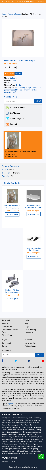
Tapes (27, 425)
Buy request (6, 343)
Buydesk (11, 404)
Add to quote (9, 73)
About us (5, 324)
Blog (26, 324)
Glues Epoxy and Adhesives (31, 427)
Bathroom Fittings (14, 441)
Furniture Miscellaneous (19, 422)
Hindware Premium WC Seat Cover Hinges (20, 151)
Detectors (29, 434)
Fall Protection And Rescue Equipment (24, 437)
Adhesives (17, 449)
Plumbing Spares (14, 14)
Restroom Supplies (14, 453)
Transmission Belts (23, 446)
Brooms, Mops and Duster (15, 430)
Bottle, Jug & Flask (21, 451)
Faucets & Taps (31, 441)
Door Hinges (20, 434)
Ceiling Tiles (23, 420)
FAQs (27, 327)
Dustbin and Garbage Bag (29, 449)
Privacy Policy (7, 335)
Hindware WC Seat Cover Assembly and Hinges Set (12, 292)
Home (4, 14)
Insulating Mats (13, 444)
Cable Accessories (27, 432)
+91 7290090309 (8, 1)
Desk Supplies (29, 430)
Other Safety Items (25, 444)
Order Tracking (30, 330)
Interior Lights (17, 427)
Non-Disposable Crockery (19, 418)
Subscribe (40, 355)
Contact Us (40, 1)
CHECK (38, 101)
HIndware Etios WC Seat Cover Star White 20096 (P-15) (33, 208)
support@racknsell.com (26, 1)
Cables (31, 418)
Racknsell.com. (19, 467)
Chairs (23, 441)
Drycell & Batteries (34, 420)
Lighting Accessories (28, 453)
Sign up (4, 346)
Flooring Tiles (6, 418)
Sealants (11, 451)
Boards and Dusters (14, 432)
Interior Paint (20, 425)
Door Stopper (32, 451)
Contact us (29, 333)
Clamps (36, 434)
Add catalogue (30, 346)
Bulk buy (18, 73)
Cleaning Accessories (31, 439)
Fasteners (34, 446)
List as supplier (30, 343)
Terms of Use (7, 327)
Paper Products (33, 422)
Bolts (9, 437)
